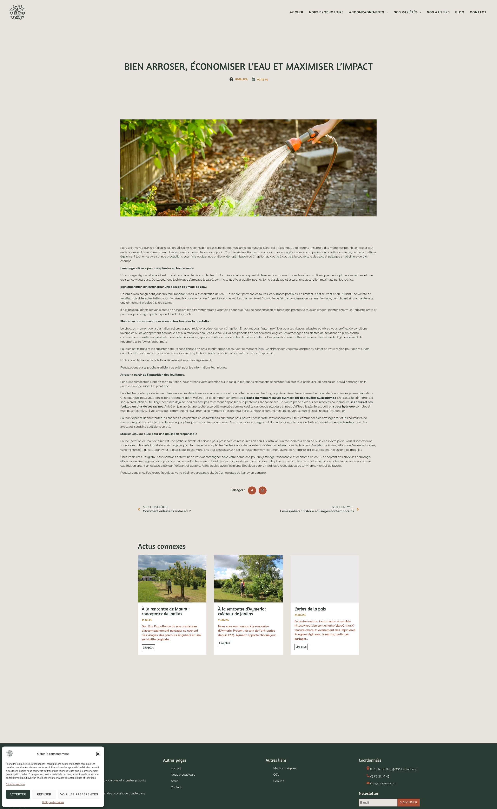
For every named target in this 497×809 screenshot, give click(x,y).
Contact (478, 12)
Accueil (297, 12)
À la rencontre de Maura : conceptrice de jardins (166, 611)
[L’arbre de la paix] (325, 579)
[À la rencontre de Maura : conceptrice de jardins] (172, 579)
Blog (459, 12)
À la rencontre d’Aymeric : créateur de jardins (242, 611)
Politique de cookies (53, 802)
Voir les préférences (79, 794)
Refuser (44, 794)
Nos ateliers (438, 12)
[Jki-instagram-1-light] (263, 490)
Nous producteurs (326, 12)
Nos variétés (405, 12)
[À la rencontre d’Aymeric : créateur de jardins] (248, 579)
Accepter (18, 794)
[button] (98, 754)
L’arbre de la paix (310, 609)
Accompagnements (366, 12)
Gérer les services (15, 784)
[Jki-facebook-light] (252, 490)
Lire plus (148, 647)
